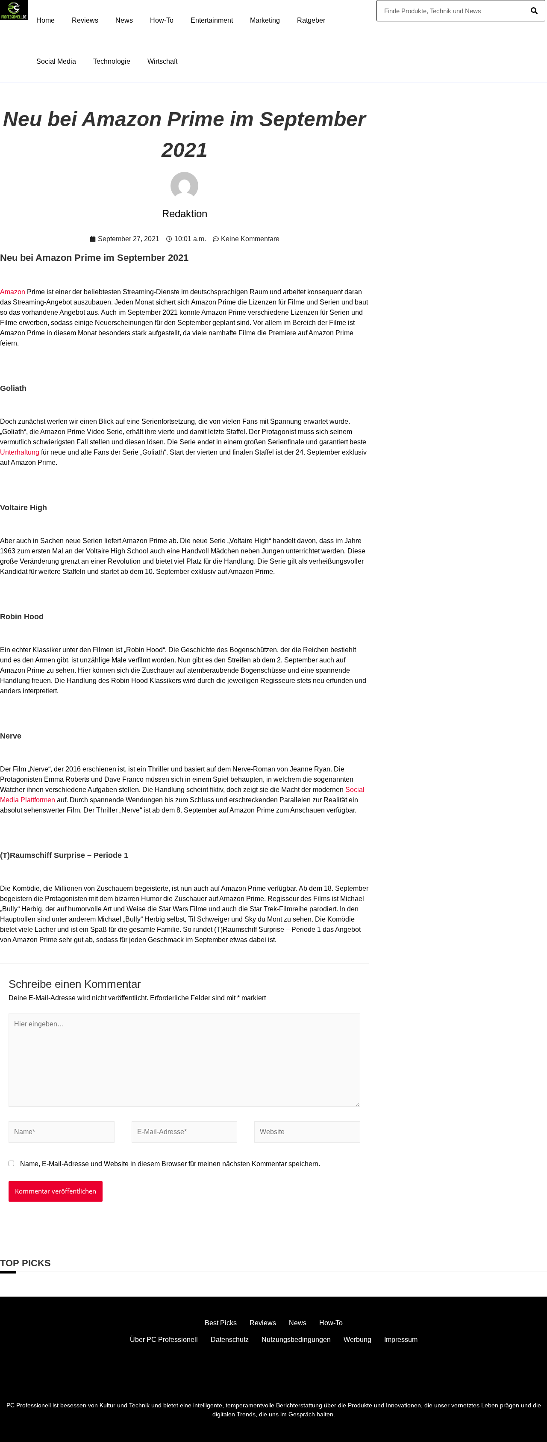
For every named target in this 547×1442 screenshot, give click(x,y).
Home (45, 20)
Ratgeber (311, 20)
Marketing (265, 20)
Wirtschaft (162, 61)
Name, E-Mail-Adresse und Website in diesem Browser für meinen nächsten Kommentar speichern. (170, 1163)
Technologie (111, 61)
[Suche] (534, 10)
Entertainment (212, 20)
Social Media (56, 61)
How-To (162, 20)
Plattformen (38, 800)
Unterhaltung (19, 452)
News (124, 20)
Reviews (85, 20)
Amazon (12, 291)
